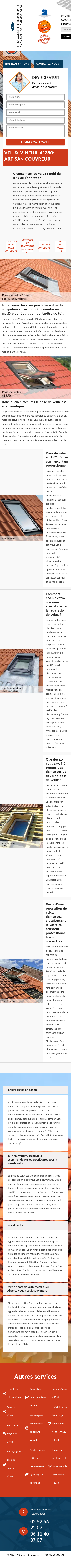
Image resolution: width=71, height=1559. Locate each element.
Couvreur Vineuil (11, 1411)
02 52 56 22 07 (19, 15)
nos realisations (17, 64)
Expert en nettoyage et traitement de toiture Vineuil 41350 (60, 1466)
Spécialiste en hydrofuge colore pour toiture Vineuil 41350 (60, 1423)
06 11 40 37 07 (19, 37)
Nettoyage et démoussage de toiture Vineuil (37, 1427)
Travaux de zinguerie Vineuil (12, 1433)
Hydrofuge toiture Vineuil (14, 1393)
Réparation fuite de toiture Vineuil (38, 1397)
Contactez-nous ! (48, 64)
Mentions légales (54, 1555)
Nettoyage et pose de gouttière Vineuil (14, 1464)
